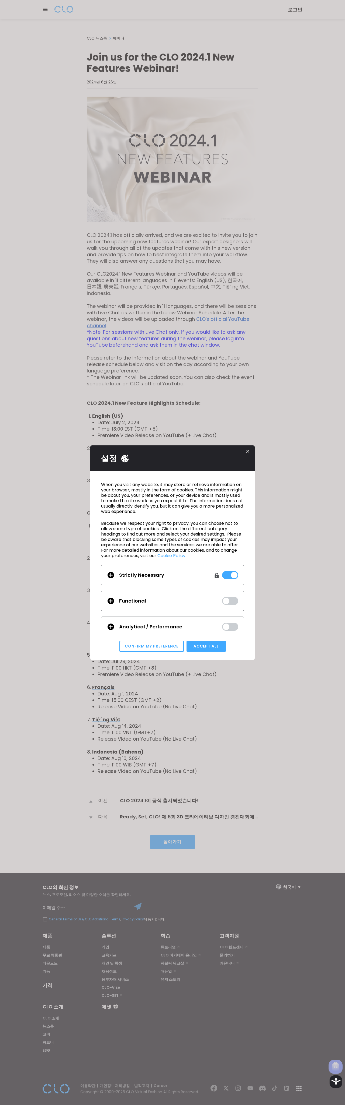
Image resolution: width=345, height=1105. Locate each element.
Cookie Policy (171, 555)
